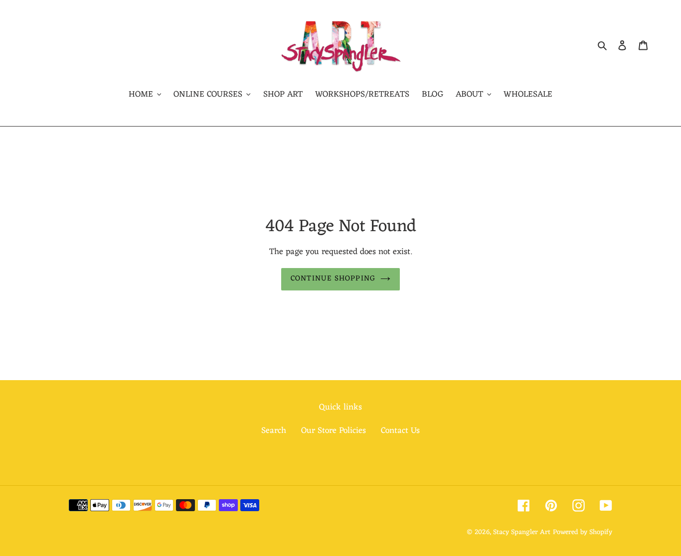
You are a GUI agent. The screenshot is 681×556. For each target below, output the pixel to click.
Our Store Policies (333, 430)
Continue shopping (333, 278)
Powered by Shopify (582, 532)
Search (273, 430)
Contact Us (400, 430)
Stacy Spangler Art (521, 532)
